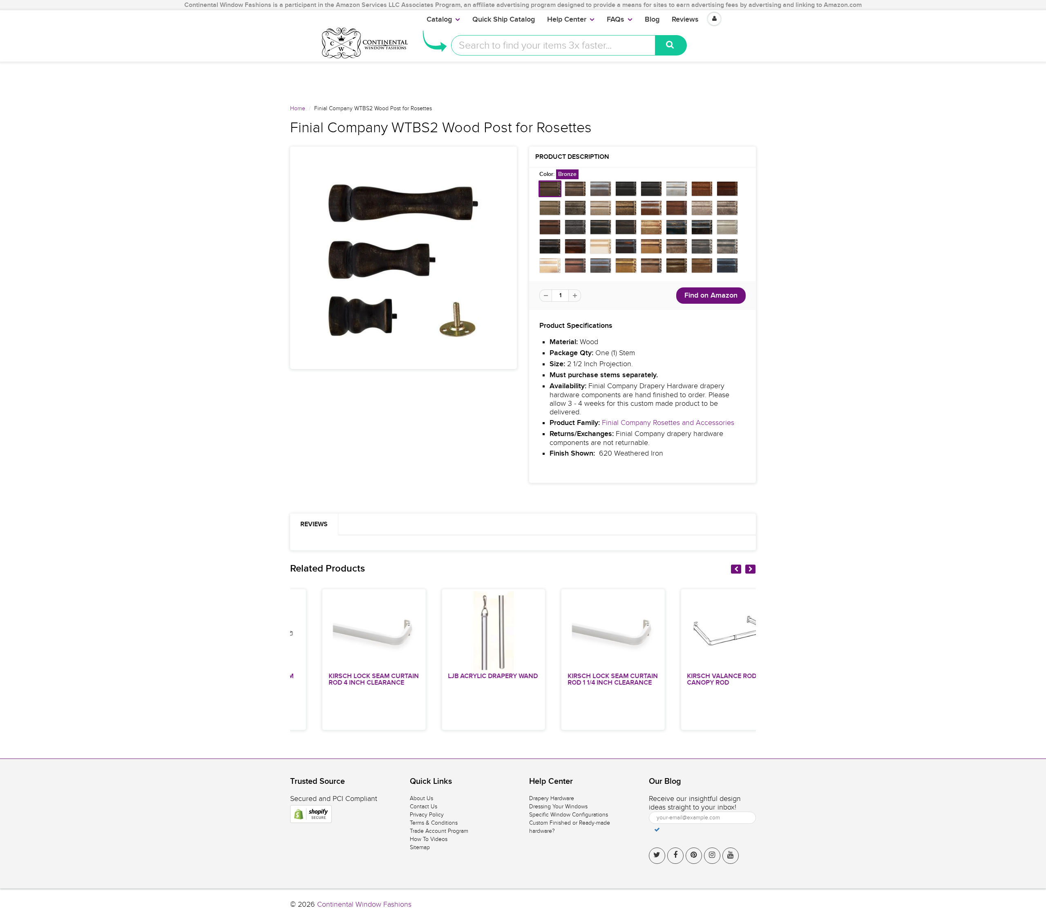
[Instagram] (712, 856)
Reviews (685, 19)
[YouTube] (730, 856)
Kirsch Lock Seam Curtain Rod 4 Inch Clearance (343, 679)
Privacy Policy (427, 814)
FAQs (615, 19)
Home (297, 108)
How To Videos (428, 839)
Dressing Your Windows (558, 806)
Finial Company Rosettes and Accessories (668, 422)
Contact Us (423, 806)
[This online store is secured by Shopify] (311, 814)
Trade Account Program (439, 831)
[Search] (671, 45)
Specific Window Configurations (568, 814)
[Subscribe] (657, 829)
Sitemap (420, 847)
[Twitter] (657, 856)
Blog (652, 19)
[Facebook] (675, 856)
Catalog (439, 19)
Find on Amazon (711, 295)
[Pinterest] (694, 856)
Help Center (566, 19)
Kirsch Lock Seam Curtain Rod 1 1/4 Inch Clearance (582, 679)
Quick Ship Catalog (503, 19)
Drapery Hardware (551, 798)
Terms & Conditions (434, 822)
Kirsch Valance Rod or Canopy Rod (697, 679)
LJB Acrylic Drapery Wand (463, 676)
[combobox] (553, 45)
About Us (421, 798)
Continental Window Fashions (364, 904)
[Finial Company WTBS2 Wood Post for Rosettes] (403, 258)
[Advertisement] (523, 80)
